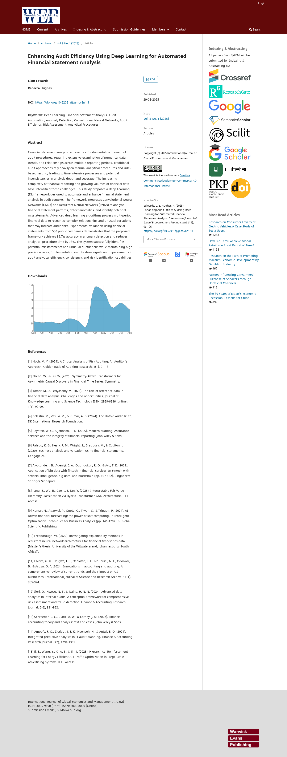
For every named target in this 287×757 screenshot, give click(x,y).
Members (159, 29)
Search (257, 29)
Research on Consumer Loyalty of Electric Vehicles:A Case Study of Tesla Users (232, 226)
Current (42, 29)
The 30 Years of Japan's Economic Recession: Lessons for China (232, 296)
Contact (181, 29)
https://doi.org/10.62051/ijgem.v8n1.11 (63, 102)
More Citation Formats (160, 239)
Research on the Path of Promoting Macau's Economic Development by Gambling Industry (234, 260)
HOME (26, 29)
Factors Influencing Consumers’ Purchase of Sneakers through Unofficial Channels (231, 279)
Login (261, 3)
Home (32, 43)
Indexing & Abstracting (90, 29)
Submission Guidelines (129, 29)
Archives (61, 29)
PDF (152, 79)
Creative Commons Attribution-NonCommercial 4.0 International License (170, 180)
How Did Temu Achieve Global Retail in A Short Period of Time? (231, 243)
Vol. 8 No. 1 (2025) (68, 43)
